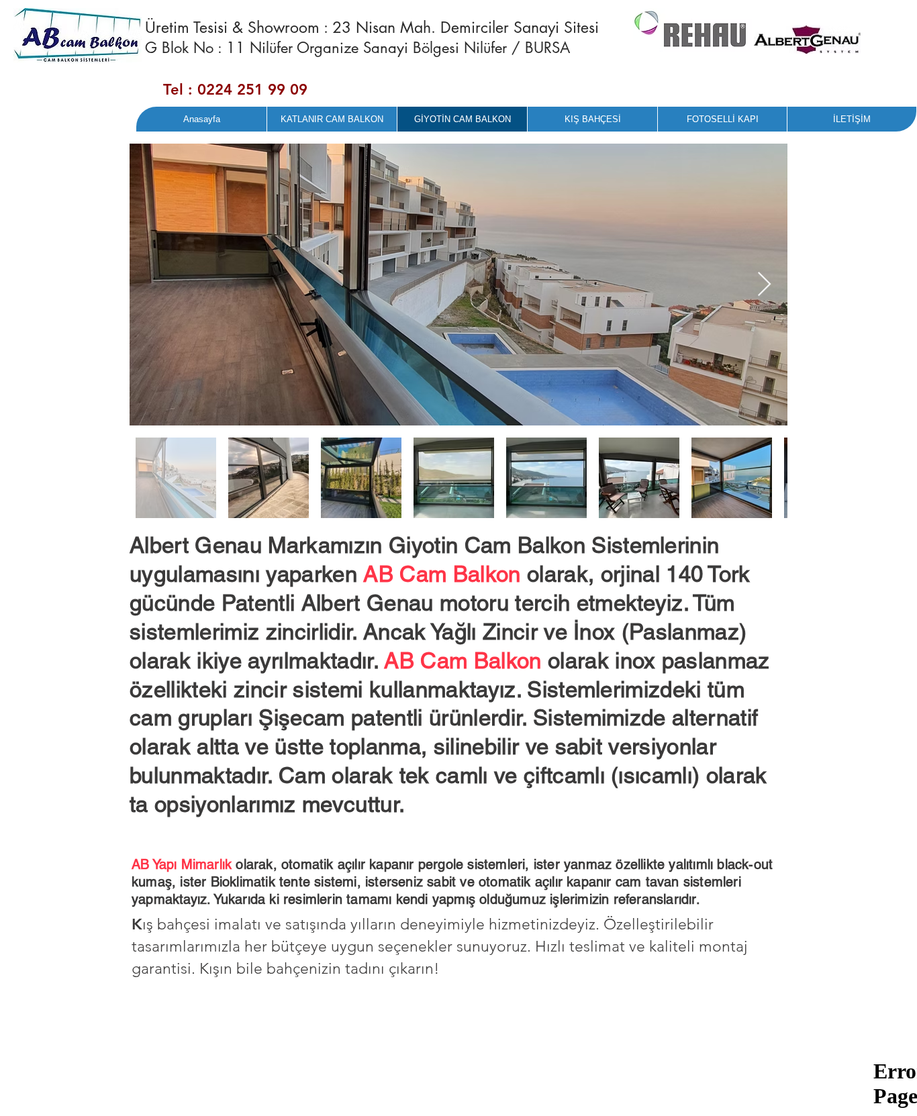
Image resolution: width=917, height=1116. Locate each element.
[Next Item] (764, 285)
